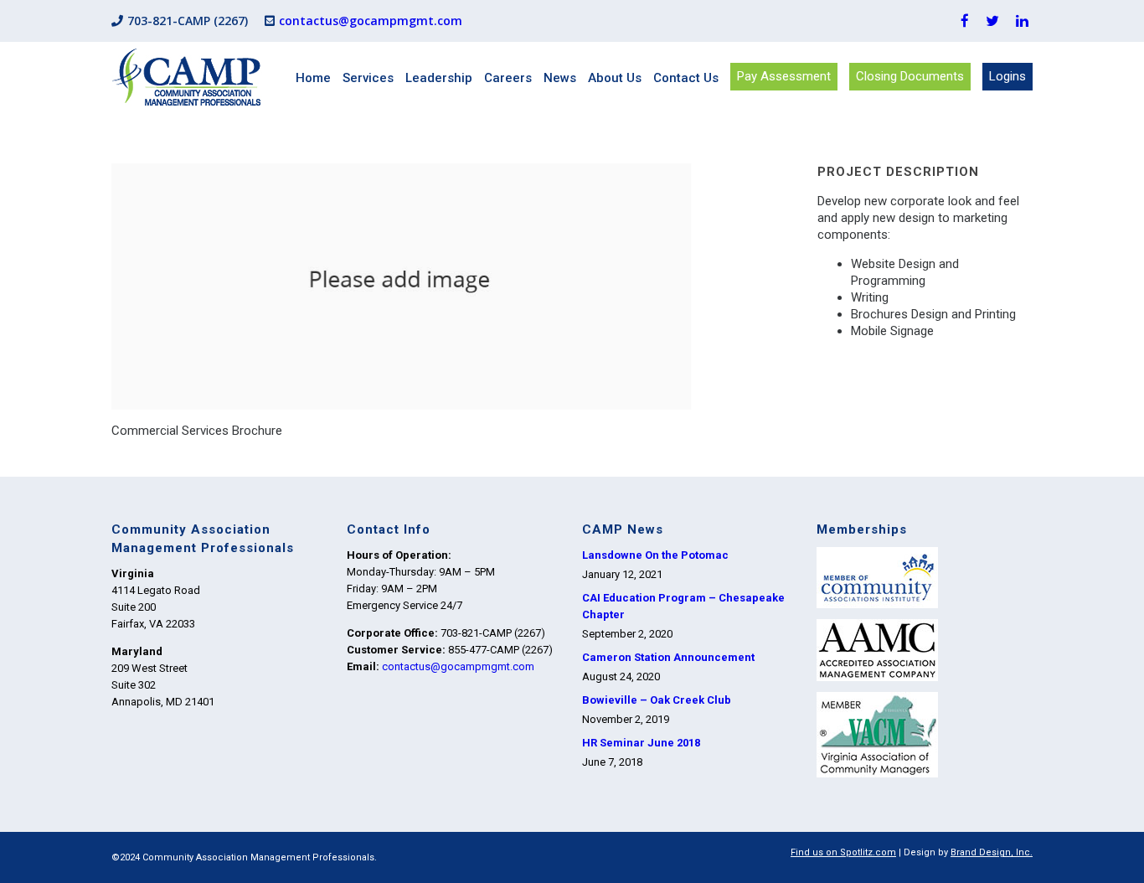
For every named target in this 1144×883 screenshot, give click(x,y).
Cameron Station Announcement (668, 657)
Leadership (438, 77)
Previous (119, 324)
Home (313, 77)
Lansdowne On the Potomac (655, 555)
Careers (508, 77)
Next (789, 324)
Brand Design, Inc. (992, 852)
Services (368, 77)
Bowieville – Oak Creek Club (656, 700)
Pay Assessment (784, 76)
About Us (615, 77)
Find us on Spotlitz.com (843, 852)
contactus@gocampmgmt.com (370, 20)
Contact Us (686, 77)
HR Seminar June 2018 (641, 742)
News (560, 77)
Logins (1007, 76)
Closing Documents (910, 76)
